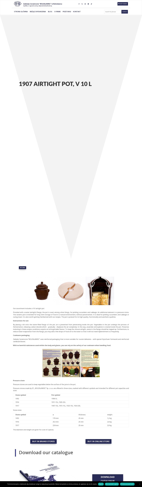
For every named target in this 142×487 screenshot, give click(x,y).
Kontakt (77, 12)
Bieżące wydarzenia (38, 12)
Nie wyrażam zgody (112, 484)
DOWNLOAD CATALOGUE (108, 478)
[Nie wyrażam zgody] (140, 484)
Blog (50, 12)
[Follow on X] (82, 4)
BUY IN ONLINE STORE (98, 441)
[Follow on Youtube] (88, 4)
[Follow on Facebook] (79, 4)
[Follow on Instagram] (85, 4)
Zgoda (101, 484)
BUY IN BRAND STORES (43, 441)
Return (22, 267)
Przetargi (67, 12)
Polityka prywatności (127, 484)
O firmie (57, 12)
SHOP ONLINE (123, 3)
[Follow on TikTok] (91, 4)
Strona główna (21, 12)
